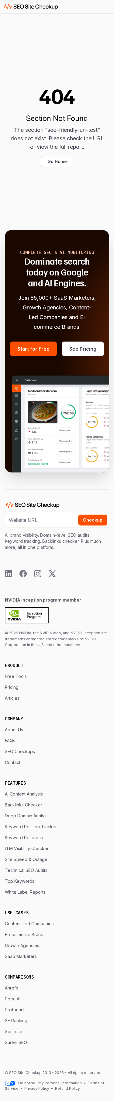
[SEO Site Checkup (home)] (31, 7)
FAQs (10, 740)
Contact (12, 762)
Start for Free (33, 349)
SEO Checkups (20, 751)
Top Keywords (19, 881)
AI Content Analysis (24, 793)
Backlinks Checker (23, 804)
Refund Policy (67, 1088)
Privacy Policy (36, 1088)
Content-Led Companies (29, 923)
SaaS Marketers (21, 956)
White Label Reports (25, 892)
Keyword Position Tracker (31, 826)
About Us (14, 729)
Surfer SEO (16, 1042)
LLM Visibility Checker (27, 848)
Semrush (13, 1031)
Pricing (12, 687)
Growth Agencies (22, 945)
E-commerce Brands (25, 934)
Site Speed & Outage (26, 859)
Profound (14, 1009)
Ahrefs (11, 987)
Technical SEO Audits (26, 870)
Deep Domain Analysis (27, 815)
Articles (12, 698)
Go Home (57, 161)
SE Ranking (16, 1020)
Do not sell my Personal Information (50, 1083)
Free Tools (16, 676)
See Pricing (82, 349)
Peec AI (12, 998)
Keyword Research (24, 837)
